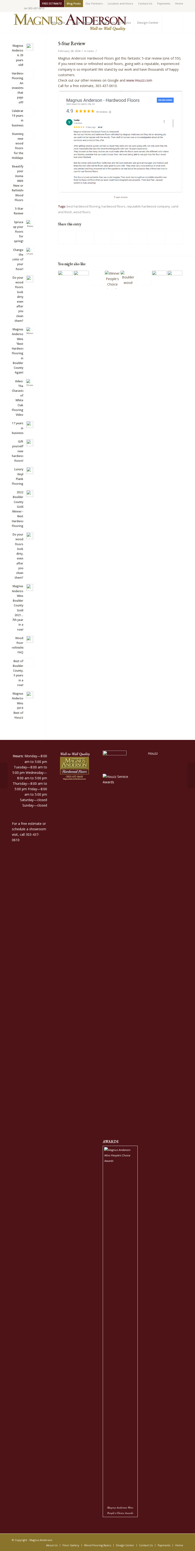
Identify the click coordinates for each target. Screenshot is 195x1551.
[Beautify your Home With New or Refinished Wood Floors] (143, 278)
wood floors (82, 212)
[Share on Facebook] (67, 237)
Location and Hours (120, 3)
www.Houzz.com (139, 80)
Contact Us (145, 3)
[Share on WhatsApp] (103, 237)
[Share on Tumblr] (156, 237)
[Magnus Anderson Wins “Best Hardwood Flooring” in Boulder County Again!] (112, 280)
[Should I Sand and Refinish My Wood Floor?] (81, 278)
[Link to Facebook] (13, 3)
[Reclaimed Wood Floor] (65, 278)
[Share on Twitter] (85, 237)
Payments (163, 3)
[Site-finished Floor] (174, 278)
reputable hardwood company (148, 206)
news (90, 51)
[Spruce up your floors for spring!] (3, 775)
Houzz (153, 753)
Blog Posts (74, 3)
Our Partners (94, 3)
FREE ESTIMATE (52, 3)
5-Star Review (71, 43)
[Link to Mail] (20, 3)
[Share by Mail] (174, 237)
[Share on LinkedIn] (138, 237)
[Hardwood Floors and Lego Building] (128, 278)
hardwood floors (113, 206)
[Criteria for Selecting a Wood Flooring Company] (159, 278)
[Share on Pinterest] (121, 237)
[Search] (172, 22)
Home (179, 3)
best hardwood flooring (83, 206)
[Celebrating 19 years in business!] (96, 278)
